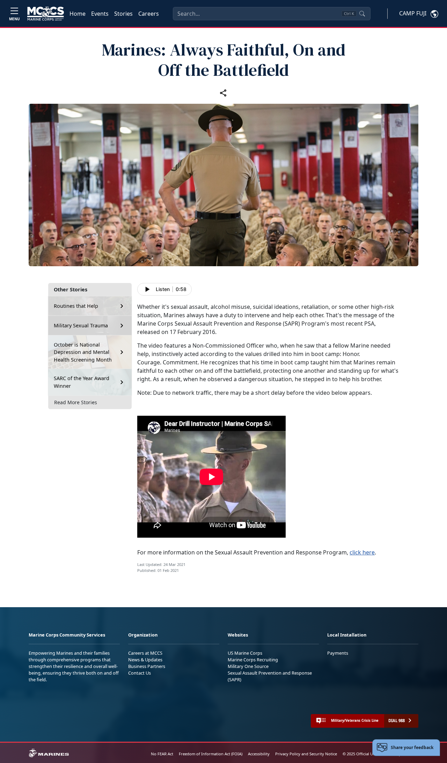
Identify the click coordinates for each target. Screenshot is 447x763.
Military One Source (248, 666)
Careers (148, 13)
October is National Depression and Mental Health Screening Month (83, 352)
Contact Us (139, 673)
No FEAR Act (162, 753)
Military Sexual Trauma (81, 325)
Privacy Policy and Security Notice (306, 753)
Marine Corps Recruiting (253, 659)
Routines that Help (76, 306)
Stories (123, 13)
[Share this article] (223, 93)
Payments (337, 653)
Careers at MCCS (145, 653)
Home (77, 13)
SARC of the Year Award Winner (81, 382)
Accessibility (259, 753)
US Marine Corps (245, 653)
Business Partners (146, 666)
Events (100, 13)
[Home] (45, 13)
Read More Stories (75, 402)
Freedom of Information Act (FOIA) (210, 753)
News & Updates (145, 659)
